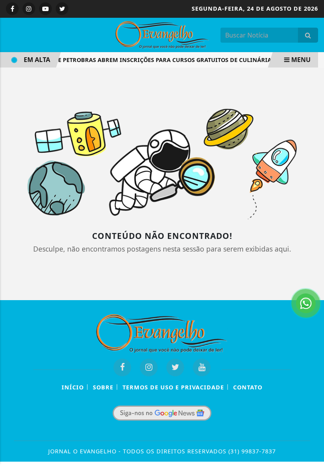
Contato (247, 387)
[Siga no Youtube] (45, 8)
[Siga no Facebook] (12, 8)
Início (73, 387)
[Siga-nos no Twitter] (175, 367)
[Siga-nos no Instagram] (149, 367)
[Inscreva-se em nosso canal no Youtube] (202, 367)
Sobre (103, 387)
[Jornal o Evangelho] (162, 34)
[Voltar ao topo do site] (312, 256)
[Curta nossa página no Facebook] (122, 367)
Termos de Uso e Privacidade (173, 387)
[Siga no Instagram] (29, 8)
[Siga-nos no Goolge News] (162, 413)
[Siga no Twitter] (62, 8)
